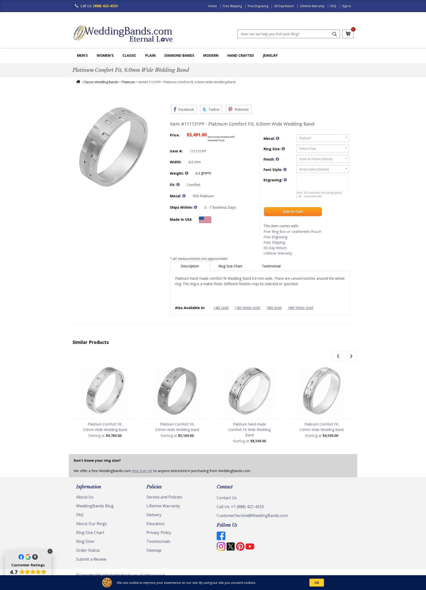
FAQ (333, 6)
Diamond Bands (179, 55)
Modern (210, 55)
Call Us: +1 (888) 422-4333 (240, 506)
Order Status (88, 550)
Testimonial (272, 266)
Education (155, 523)
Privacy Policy (158, 532)
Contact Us (227, 497)
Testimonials (158, 541)
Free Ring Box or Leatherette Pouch (292, 231)
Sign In (346, 6)
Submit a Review (91, 559)
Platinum (128, 82)
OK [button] (316, 582)
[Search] (334, 34)
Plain (150, 55)
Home (212, 6)
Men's (82, 55)
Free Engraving (258, 6)
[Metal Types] (184, 196)
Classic (129, 55)
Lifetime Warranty (312, 6)
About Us (84, 497)
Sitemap (153, 550)
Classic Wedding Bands (101, 82)
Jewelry (270, 55)
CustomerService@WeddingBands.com (252, 515)
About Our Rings (91, 523)
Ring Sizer (85, 541)
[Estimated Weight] (186, 173)
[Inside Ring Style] (178, 184)
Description (190, 266)
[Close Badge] (50, 551)
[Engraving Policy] (285, 169)
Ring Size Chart (230, 266)
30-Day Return (284, 6)
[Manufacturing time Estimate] (195, 207)
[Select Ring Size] (283, 148)
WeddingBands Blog (95, 506)
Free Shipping (232, 6)
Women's (105, 55)
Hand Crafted (240, 55)
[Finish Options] (277, 159)
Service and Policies (164, 497)
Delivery (153, 514)
